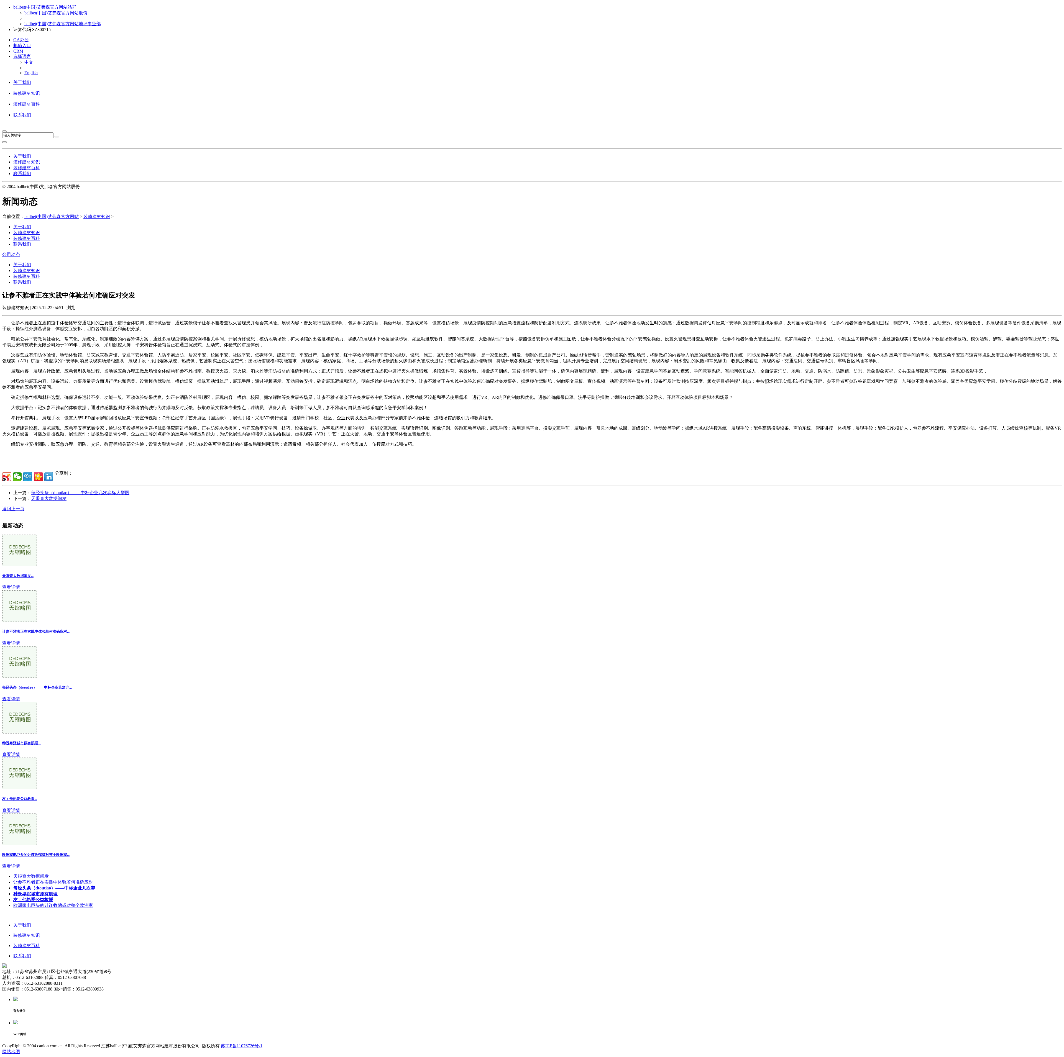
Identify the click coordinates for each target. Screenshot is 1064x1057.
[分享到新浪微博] (6, 476)
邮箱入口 (22, 45)
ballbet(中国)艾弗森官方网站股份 (56, 13)
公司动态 (11, 254)
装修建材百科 (26, 104)
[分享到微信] (17, 476)
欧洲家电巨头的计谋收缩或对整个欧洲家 (53, 905)
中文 (28, 62)
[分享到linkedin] (48, 476)
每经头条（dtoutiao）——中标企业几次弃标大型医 (80, 492)
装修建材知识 (26, 93)
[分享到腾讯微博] (27, 476)
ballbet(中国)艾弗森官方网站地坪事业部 (62, 23)
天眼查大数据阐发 (48, 498)
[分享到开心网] (38, 476)
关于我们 (22, 82)
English (31, 72)
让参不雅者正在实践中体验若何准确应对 (53, 882)
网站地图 (11, 1051)
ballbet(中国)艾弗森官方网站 (51, 216)
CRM (18, 51)
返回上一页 (13, 508)
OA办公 (21, 39)
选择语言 (22, 56)
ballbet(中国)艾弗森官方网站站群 (44, 7)
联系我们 (22, 114)
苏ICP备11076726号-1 (241, 1045)
